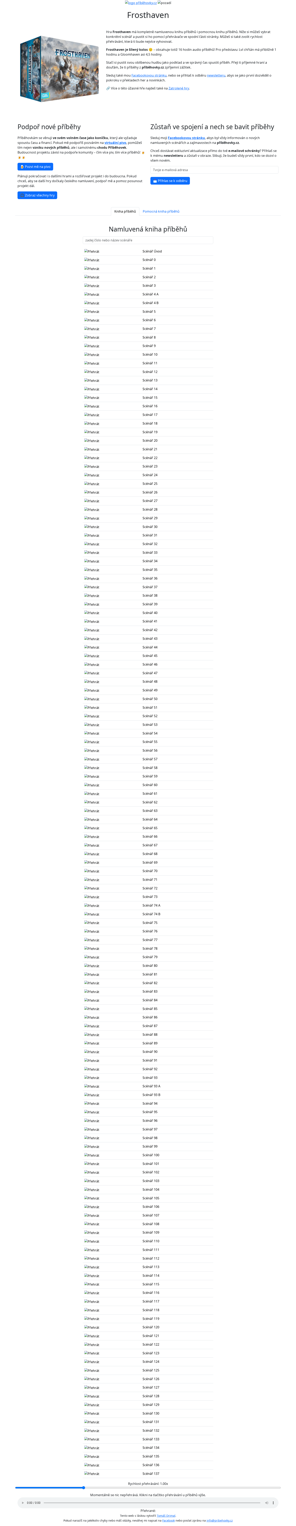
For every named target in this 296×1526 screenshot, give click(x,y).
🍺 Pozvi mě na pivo (35, 166)
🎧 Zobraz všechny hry (37, 195)
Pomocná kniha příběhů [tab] (161, 211)
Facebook (168, 1520)
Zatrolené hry (179, 88)
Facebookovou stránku (149, 75)
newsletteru (216, 75)
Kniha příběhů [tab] (125, 211)
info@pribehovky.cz (220, 1520)
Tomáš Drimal (166, 1516)
